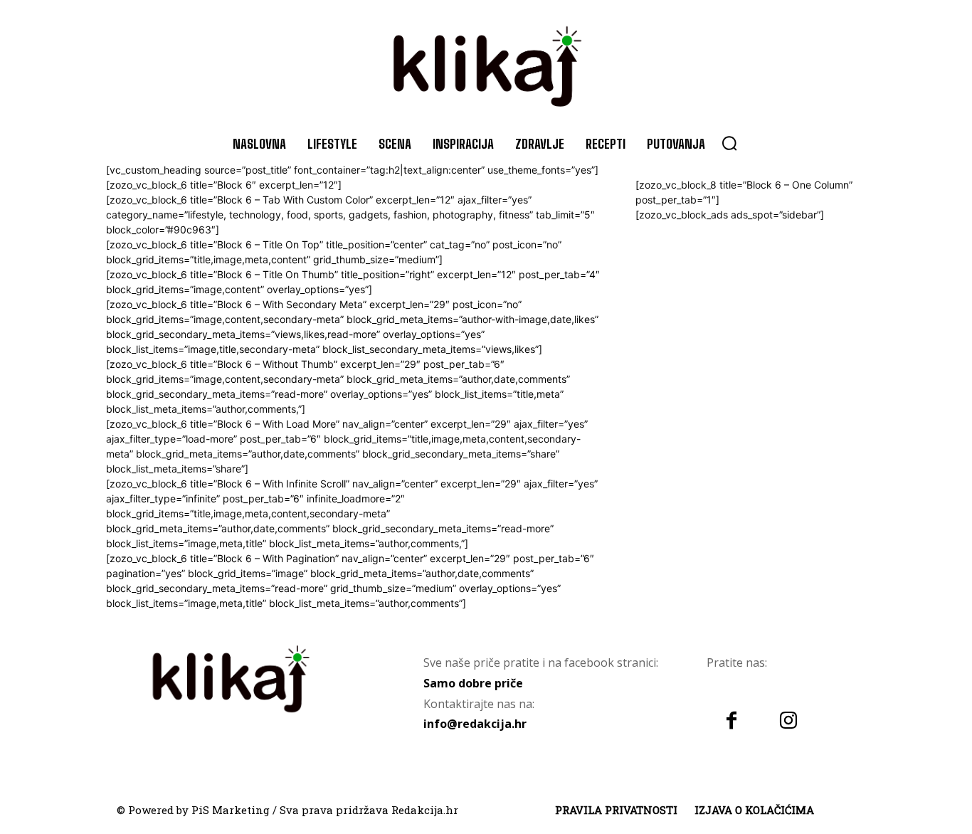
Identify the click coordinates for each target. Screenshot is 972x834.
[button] (729, 143)
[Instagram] (788, 721)
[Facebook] (731, 721)
